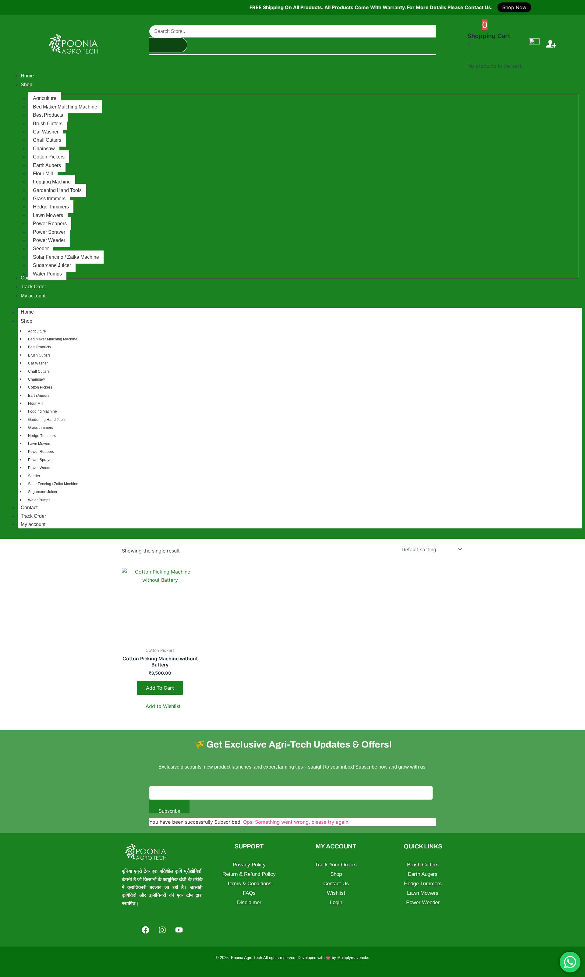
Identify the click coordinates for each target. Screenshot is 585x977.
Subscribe (169, 810)
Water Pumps (39, 500)
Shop (26, 321)
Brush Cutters (39, 355)
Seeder (34, 476)
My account (33, 524)
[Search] (168, 44)
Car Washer (38, 363)
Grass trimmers (40, 427)
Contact (29, 507)
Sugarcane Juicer (42, 492)
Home (27, 311)
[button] (160, 706)
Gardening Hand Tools (47, 419)
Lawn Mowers (39, 444)
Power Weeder (40, 468)
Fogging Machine (42, 411)
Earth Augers (38, 395)
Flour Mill (35, 403)
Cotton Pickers (40, 387)
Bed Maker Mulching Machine (52, 339)
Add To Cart (160, 688)
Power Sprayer (40, 460)
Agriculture (37, 331)
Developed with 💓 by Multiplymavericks (333, 957)
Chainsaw (36, 379)
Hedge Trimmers (42, 436)
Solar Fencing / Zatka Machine (53, 484)
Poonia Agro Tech (246, 957)
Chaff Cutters (39, 371)
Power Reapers (41, 451)
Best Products (39, 347)
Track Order (33, 516)
